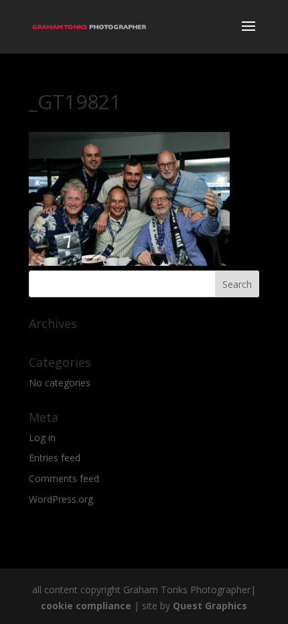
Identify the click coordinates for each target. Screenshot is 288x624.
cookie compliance (86, 605)
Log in (42, 437)
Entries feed (54, 457)
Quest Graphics (210, 605)
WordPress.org (61, 499)
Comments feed (64, 478)
